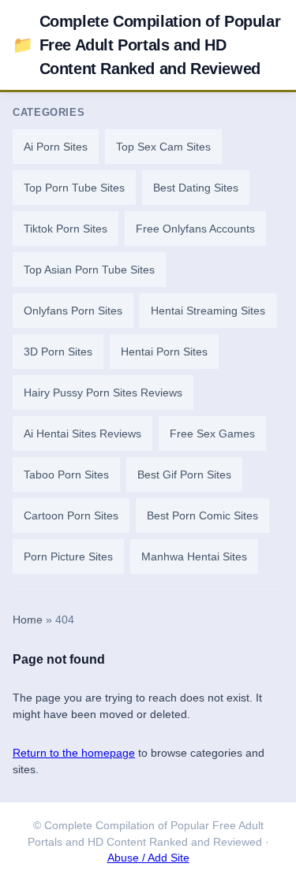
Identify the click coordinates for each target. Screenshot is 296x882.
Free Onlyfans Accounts (195, 228)
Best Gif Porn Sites (184, 474)
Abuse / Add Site (148, 858)
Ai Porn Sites (56, 146)
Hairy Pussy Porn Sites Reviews (103, 392)
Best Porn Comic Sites (202, 515)
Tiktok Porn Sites (65, 228)
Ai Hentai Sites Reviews (82, 433)
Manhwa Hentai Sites (194, 556)
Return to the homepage (74, 752)
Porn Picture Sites (68, 556)
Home (28, 620)
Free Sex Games (212, 433)
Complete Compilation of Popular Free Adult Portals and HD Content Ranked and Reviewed (146, 45)
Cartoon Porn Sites (71, 515)
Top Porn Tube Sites (74, 187)
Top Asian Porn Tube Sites (89, 269)
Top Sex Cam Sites (163, 146)
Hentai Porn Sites (164, 351)
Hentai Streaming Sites (208, 310)
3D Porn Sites (58, 351)
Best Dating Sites (195, 187)
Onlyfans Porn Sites (73, 310)
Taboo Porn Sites (66, 474)
